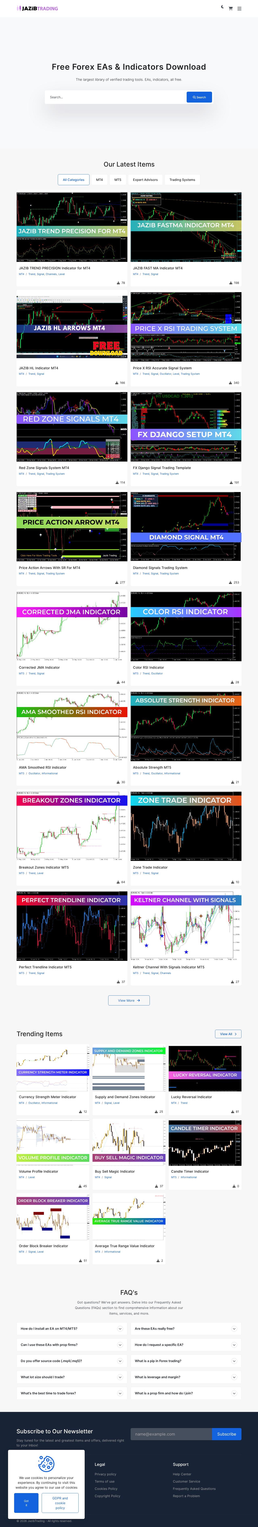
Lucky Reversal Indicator (191, 1097)
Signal (40, 274)
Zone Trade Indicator (150, 867)
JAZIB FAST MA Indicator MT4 (158, 268)
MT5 (21, 673)
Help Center (182, 1474)
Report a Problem (186, 1496)
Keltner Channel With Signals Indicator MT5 (169, 967)
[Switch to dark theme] (222, 6)
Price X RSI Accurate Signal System (162, 368)
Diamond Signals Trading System (160, 568)
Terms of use (104, 1481)
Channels (51, 274)
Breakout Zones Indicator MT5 (44, 867)
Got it (26, 1503)
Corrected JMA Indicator (39, 667)
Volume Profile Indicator (38, 1171)
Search (201, 97)
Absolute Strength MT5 (152, 767)
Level (61, 274)
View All (226, 1034)
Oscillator (165, 373)
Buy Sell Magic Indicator (115, 1171)
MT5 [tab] (117, 180)
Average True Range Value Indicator (125, 1246)
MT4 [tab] (99, 180)
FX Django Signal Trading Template (162, 468)
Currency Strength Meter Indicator (47, 1097)
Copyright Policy (107, 1496)
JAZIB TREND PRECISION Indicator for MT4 (54, 268)
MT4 (21, 274)
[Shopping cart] (231, 8)
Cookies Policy (106, 1489)
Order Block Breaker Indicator (43, 1246)
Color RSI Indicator (148, 667)
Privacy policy (105, 1474)
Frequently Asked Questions (194, 1489)
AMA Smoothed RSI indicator (43, 767)
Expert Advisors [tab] (145, 180)
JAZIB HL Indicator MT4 (38, 368)
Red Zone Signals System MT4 (44, 468)
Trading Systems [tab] (182, 180)
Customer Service (186, 1481)
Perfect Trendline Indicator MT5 (45, 967)
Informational (50, 773)
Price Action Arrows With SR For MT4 (49, 568)
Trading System (190, 373)
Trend (31, 274)
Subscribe (226, 1434)
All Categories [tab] (73, 180)
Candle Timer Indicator (190, 1171)
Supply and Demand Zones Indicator (125, 1097)
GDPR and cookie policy (60, 1503)
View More (126, 1000)
